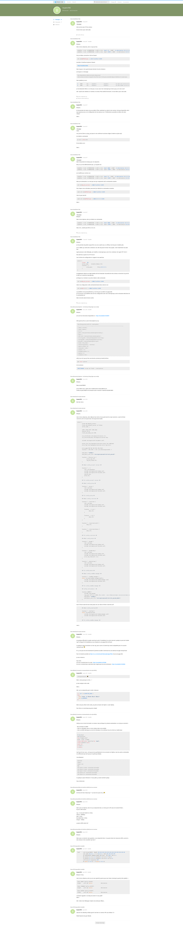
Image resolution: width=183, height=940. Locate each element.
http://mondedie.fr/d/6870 (102, 315)
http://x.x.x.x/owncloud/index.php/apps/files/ (101, 654)
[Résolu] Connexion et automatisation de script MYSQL (85, 670)
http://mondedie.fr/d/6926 (118, 664)
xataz (79, 129)
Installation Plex (76, 19)
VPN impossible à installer (78, 846)
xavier (79, 24)
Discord (74, 2)
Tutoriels (69, 2)
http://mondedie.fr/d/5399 (99, 662)
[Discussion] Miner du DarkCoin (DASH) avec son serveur (85, 787)
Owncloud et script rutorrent (79, 396)
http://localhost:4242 (83, 65)
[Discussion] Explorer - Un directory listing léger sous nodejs (86, 307)
